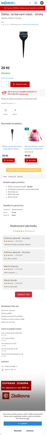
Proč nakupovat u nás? (8, 344)
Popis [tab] (5, 177)
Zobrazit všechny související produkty (23, 170)
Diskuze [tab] (20, 177)
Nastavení (18, 430)
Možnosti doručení (7, 78)
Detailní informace (7, 103)
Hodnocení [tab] (12, 177)
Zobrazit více (23, 294)
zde (27, 418)
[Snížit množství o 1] (9, 85)
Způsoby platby (6, 313)
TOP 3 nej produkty (7, 338)
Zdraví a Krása (17, 209)
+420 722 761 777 (10, 370)
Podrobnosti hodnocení (30, 24)
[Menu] (42, 3)
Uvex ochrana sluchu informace (11, 333)
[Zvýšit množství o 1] (9, 83)
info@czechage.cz (11, 366)
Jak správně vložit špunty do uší (12, 354)
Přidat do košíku (21, 84)
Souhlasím (23, 423)
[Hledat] (30, 3)
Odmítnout (30, 431)
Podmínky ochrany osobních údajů (12, 319)
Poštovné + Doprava (8, 310)
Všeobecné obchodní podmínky (12, 316)
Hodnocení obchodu (23, 225)
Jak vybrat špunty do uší (9, 349)
